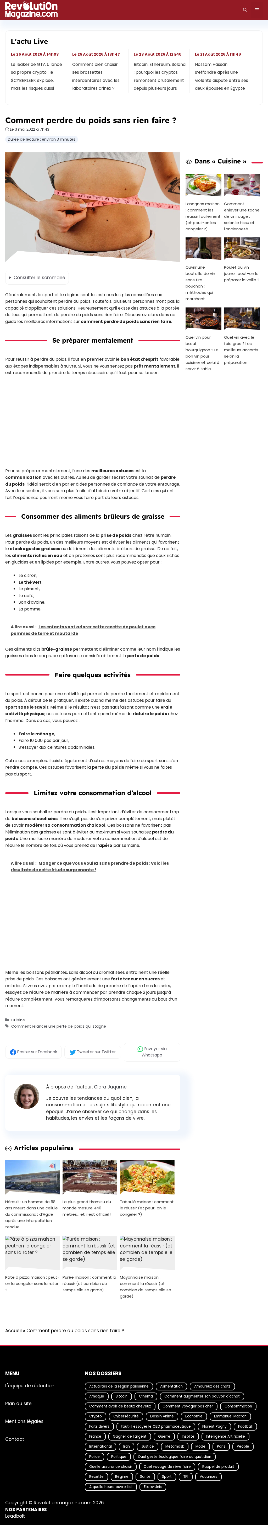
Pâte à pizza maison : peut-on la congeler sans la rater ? (32, 1284)
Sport (167, 1476)
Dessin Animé (162, 1416)
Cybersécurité (126, 1416)
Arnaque (96, 1396)
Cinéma (146, 1396)
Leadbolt (15, 1516)
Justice (147, 1446)
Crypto (95, 1416)
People (243, 1446)
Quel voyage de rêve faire (167, 1466)
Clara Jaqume (110, 1087)
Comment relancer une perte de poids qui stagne (58, 1026)
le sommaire (39, 277)
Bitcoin (121, 1396)
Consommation (238, 1406)
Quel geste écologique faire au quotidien (174, 1456)
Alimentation (171, 1386)
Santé (145, 1476)
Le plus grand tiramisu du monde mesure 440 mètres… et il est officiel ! (87, 1208)
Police (94, 1456)
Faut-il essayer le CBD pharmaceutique (156, 1426)
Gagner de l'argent (130, 1436)
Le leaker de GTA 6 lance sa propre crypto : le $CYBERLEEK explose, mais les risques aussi (36, 76)
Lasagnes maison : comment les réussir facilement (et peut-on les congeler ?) (203, 216)
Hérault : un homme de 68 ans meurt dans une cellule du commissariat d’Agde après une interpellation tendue (31, 1214)
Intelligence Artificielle (225, 1436)
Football (245, 1426)
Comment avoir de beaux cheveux (120, 1406)
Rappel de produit (218, 1466)
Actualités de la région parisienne (119, 1386)
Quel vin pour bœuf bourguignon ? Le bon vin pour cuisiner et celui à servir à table (202, 352)
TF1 (185, 1476)
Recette (96, 1476)
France (95, 1436)
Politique (118, 1456)
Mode (200, 1446)
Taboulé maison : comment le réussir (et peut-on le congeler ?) (147, 1208)
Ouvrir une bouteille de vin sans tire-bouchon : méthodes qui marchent (200, 282)
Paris (221, 1446)
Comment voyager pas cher (188, 1406)
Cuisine (18, 1020)
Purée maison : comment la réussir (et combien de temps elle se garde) (89, 1284)
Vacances (208, 1476)
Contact (14, 1439)
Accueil (13, 1330)
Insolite (188, 1436)
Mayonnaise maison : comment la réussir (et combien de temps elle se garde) (145, 1287)
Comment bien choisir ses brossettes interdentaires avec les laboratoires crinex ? (96, 76)
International (100, 1446)
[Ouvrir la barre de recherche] (245, 10)
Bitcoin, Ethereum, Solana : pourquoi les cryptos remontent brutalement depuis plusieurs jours (160, 76)
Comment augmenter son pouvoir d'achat (202, 1396)
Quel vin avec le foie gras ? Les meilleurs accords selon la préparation (241, 349)
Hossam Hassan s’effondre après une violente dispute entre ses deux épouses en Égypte (221, 76)
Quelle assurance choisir (110, 1466)
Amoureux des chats (212, 1386)
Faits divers (99, 1426)
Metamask (174, 1446)
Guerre (164, 1436)
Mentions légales (24, 1421)
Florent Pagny (214, 1426)
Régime (122, 1476)
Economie (194, 1416)
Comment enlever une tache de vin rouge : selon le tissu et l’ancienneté (242, 216)
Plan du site (18, 1403)
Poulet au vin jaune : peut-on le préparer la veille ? (241, 273)
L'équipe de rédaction (29, 1385)
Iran (126, 1446)
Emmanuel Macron (230, 1416)
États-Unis (153, 1486)
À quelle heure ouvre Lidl (110, 1486)
